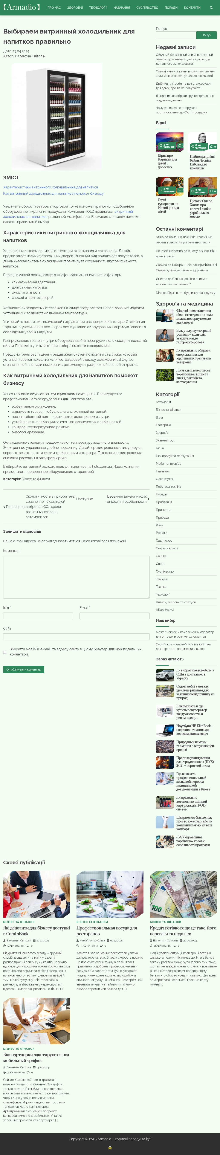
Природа (162, 517)
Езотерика (163, 425)
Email (84, 608)
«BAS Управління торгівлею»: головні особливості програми (193, 841)
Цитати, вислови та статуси (176, 602)
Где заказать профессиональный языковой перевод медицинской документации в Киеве (193, 781)
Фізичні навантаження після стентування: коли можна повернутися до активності (194, 317)
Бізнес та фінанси (36, 479)
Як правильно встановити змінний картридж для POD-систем (191, 803)
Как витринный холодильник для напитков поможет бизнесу (53, 193)
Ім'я (7, 608)
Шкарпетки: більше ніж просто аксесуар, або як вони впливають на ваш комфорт (194, 823)
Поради (171, 7)
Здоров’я (75, 7)
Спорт (160, 563)
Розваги (161, 533)
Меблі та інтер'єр (168, 463)
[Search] (211, 8)
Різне (159, 525)
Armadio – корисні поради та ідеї (124, 1139)
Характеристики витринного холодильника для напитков (50, 187)
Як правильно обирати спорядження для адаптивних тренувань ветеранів (193, 356)
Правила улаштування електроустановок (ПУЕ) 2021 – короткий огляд (195, 762)
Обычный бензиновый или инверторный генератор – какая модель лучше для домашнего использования (184, 59)
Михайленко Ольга (92, 940)
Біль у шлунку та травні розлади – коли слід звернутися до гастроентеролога (193, 336)
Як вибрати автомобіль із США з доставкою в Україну (195, 674)
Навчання (122, 7)
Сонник (161, 556)
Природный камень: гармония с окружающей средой (195, 746)
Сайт (7, 628)
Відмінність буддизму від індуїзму (191, 293)
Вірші (159, 417)
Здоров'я (162, 432)
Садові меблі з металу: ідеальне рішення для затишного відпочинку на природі (195, 692)
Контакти (192, 7)
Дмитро (161, 279)
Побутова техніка (168, 486)
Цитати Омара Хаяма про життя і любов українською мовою (201, 209)
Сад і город (164, 540)
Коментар (12, 551)
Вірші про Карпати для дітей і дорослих (167, 161)
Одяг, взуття (164, 479)
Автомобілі (163, 402)
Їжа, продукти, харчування (175, 456)
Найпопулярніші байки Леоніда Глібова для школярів (202, 162)
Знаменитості (166, 440)
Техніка (161, 586)
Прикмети (163, 510)
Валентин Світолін (18, 940)
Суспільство (147, 7)
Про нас (54, 7)
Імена (160, 448)
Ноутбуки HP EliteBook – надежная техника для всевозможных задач (194, 730)
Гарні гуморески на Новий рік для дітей (168, 206)
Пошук (161, 29)
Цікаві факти (165, 610)
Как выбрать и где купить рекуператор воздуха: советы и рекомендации (191, 712)
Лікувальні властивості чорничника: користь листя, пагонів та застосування (193, 376)
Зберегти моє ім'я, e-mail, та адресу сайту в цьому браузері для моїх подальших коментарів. (75, 651)
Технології (98, 7)
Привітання (164, 502)
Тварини (162, 579)
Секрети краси (167, 548)
